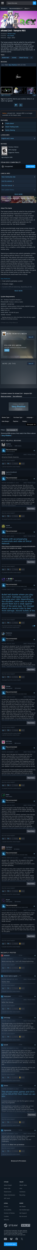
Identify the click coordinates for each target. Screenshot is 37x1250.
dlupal (8, 899)
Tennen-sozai (11, 33)
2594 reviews (18, 580)
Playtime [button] (15, 421)
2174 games (9, 743)
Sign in (3, 99)
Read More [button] (31, 508)
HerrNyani (9, 847)
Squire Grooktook (11, 472)
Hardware (22, 1191)
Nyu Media (10, 35)
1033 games (9, 901)
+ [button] (31, 57)
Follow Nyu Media (12, 345)
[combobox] (20, 3)
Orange (8, 686)
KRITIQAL (9, 741)
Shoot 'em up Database (17, 1144)
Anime (14, 57)
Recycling (22, 1195)
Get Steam (22, 1206)
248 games (9, 849)
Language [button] (29, 417)
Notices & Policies (9, 1213)
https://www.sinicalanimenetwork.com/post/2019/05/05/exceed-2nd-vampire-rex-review (18, 547)
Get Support (23, 1213)
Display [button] (24, 421)
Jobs (20, 1188)
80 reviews (8, 474)
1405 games (9, 446)
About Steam (8, 1185)
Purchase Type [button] (18, 417)
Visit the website (6, 181)
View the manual (6, 185)
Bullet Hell (5, 57)
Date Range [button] (5, 421)
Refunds (6, 1219)
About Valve (23, 1185)
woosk (8, 525)
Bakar (7, 794)
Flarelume (9, 633)
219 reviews (9, 527)
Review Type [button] (5, 417)
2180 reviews (18, 446)
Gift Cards (7, 1198)
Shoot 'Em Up (23, 57)
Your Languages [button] (11, 430)
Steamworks (7, 1191)
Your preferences (17, 396)
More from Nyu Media (17, 334)
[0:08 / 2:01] (18, 76)
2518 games (9, 580)
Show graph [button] (30, 424)
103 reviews (18, 901)
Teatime (8, 444)
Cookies (6, 1216)
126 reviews (18, 688)
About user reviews (6, 396)
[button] (4, 8)
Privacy (6, 1206)
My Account (23, 1216)
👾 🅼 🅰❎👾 (10, 579)
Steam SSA (7, 1188)
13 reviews (16, 849)
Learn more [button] (30, 166)
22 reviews (8, 635)
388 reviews (18, 743)
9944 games (9, 688)
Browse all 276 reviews (18, 1161)
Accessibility (7, 1210)
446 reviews (9, 796)
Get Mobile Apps (10, 1244)
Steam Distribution (9, 1195)
